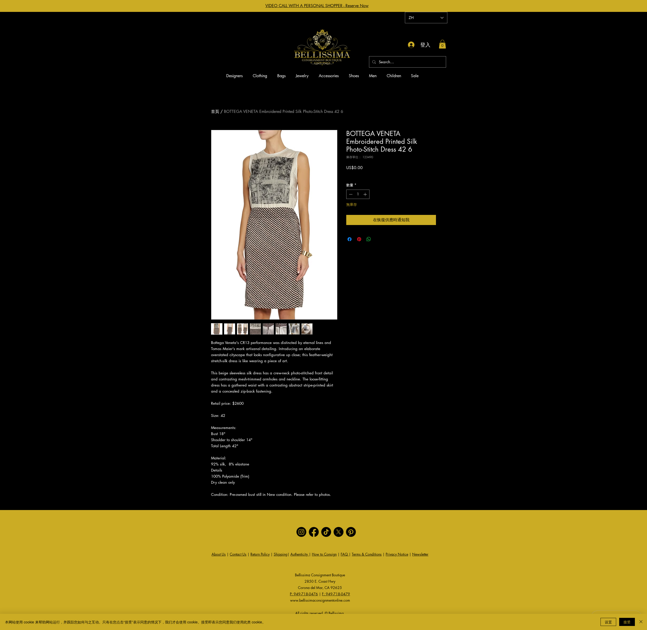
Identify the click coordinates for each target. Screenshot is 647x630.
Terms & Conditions (367, 554)
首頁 (215, 111)
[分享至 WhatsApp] (369, 239)
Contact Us (238, 554)
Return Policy (260, 554)
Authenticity (299, 554)
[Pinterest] (351, 532)
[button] (442, 44)
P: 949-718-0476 (304, 594)
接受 (627, 621)
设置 (608, 621)
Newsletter (420, 554)
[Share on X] (378, 239)
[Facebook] (314, 532)
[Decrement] (350, 194)
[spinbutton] (357, 194)
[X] (338, 532)
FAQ (345, 554)
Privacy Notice (397, 554)
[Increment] (365, 194)
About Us (219, 554)
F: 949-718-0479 (336, 594)
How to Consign (324, 554)
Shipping (280, 554)
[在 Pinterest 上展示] (359, 239)
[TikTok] (326, 532)
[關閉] (641, 622)
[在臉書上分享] (349, 239)
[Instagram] (301, 532)
